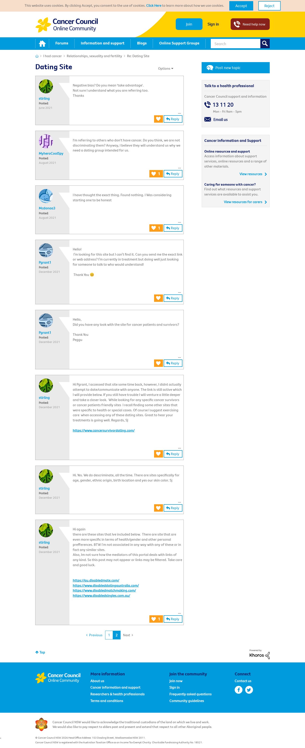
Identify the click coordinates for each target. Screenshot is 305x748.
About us (97, 681)
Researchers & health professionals (117, 694)
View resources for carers (243, 202)
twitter (249, 690)
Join (189, 24)
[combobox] (240, 43)
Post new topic (227, 67)
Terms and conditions (106, 700)
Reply (175, 119)
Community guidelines (186, 700)
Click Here (153, 5)
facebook (238, 690)
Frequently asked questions (190, 694)
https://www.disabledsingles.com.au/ (101, 595)
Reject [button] (269, 5)
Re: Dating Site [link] (138, 56)
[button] (241, 6)
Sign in (213, 24)
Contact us (243, 681)
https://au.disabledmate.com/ (96, 580)
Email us (220, 119)
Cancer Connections (37, 56)
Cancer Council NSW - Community (66, 25)
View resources (251, 174)
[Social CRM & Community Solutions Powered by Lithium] (260, 653)
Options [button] (164, 68)
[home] (42, 43)
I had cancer (52, 56)
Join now (175, 681)
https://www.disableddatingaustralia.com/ (106, 585)
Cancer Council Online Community (62, 677)
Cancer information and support (115, 687)
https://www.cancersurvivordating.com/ (104, 430)
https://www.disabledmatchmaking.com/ (104, 590)
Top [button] (42, 652)
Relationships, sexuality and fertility (94, 56)
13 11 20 (223, 104)
